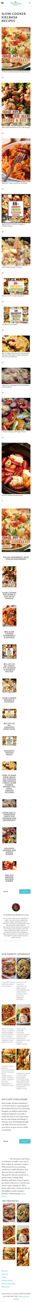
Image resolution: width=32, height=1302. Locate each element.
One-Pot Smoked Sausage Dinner (9, 878)
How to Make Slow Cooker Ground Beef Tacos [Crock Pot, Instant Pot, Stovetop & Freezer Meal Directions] (8, 1035)
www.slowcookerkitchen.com (12, 941)
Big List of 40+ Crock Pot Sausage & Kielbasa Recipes (9, 667)
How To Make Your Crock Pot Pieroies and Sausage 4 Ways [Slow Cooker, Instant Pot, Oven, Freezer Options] (9, 783)
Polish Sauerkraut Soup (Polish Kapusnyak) (16, 558)
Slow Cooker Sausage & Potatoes (9, 700)
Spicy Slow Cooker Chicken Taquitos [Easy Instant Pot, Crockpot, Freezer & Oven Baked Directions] (23, 1036)
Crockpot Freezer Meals (9, 752)
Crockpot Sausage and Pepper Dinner (9, 851)
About (4, 1277)
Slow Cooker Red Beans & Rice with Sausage (9, 595)
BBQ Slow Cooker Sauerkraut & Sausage (9, 634)
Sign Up (5, 1274)
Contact (5, 1271)
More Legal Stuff (8, 1283)
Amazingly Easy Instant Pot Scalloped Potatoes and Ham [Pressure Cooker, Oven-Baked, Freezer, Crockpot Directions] (23, 1081)
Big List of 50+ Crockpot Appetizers (9, 726)
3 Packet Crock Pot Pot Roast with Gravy (9, 984)
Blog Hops (6, 1287)
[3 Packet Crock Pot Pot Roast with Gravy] (9, 978)
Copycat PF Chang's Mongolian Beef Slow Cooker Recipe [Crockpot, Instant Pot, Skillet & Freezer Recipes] (23, 990)
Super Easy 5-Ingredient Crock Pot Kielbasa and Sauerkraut (9, 816)
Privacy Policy (7, 1280)
